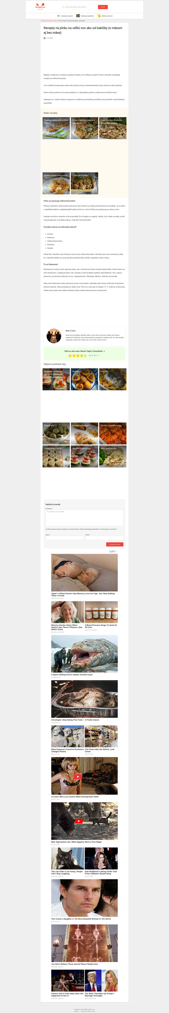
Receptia (43, 20)
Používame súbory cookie (88, 1011)
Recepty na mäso (52, 20)
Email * (87, 535)
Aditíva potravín (107, 16)
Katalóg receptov (67, 16)
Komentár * (49, 508)
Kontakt (76, 1011)
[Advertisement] (84, 54)
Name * (48, 535)
